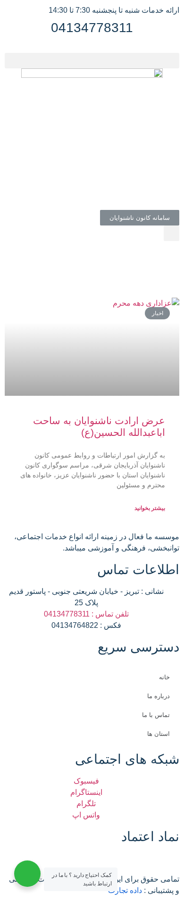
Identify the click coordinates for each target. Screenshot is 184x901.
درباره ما (158, 696)
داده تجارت (125, 890)
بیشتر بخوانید (149, 508)
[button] (92, 60)
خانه (164, 677)
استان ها (158, 733)
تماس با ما (156, 714)
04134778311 (92, 27)
